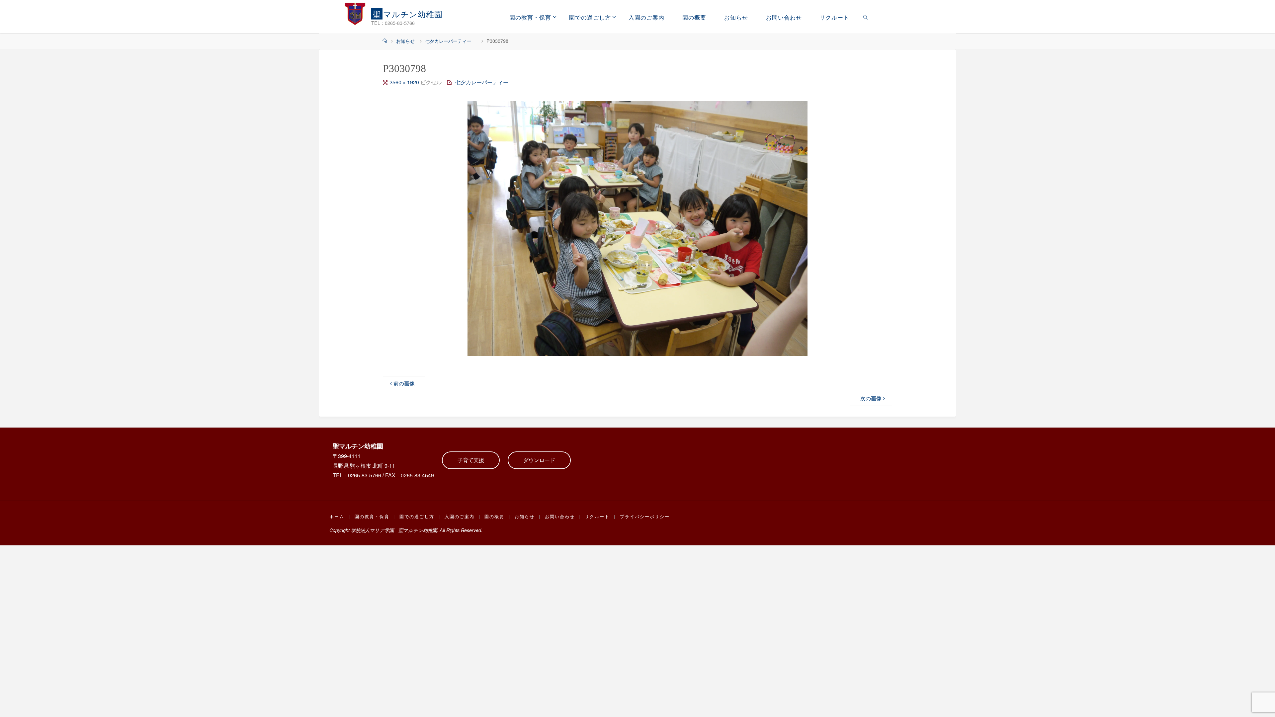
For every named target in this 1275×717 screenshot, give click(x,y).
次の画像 (871, 398)
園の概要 (494, 516)
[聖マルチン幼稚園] (355, 13)
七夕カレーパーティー (450, 40)
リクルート (597, 516)
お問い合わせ (560, 516)
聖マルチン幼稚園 (358, 445)
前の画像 (404, 383)
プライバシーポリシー (645, 516)
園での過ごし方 (416, 516)
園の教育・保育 (372, 516)
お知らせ (405, 40)
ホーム (336, 516)
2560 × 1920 (404, 82)
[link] (865, 17)
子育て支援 (471, 460)
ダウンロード (539, 460)
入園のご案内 (459, 516)
